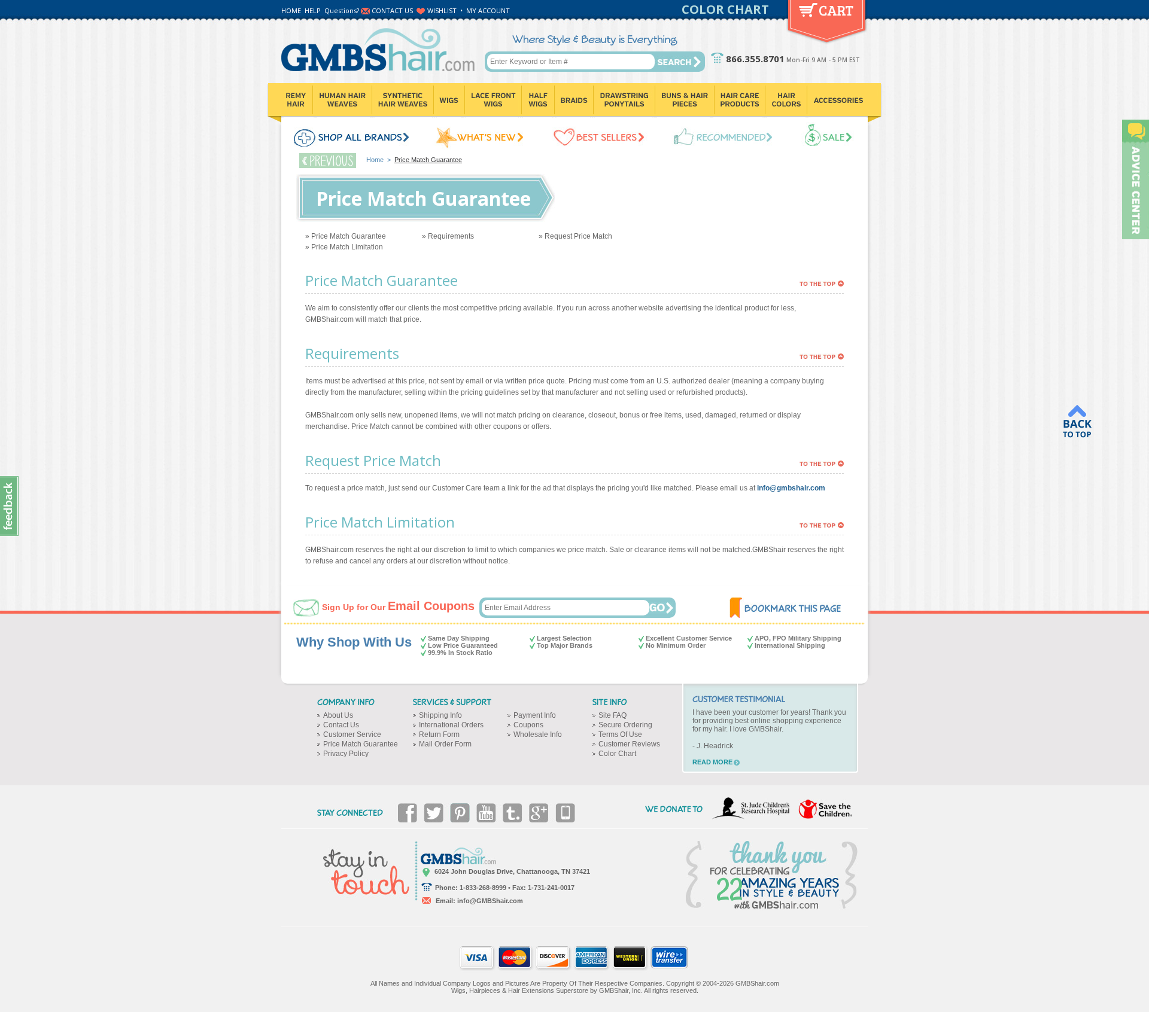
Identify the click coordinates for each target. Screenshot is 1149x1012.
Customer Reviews (629, 744)
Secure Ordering (625, 725)
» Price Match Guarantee (345, 236)
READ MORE (712, 762)
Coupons (528, 725)
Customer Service (352, 734)
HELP (313, 10)
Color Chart (617, 753)
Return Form (439, 734)
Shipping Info (440, 715)
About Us (338, 715)
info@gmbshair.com (791, 488)
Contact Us (341, 725)
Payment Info (534, 715)
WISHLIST (442, 10)
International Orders (451, 725)
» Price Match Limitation (344, 247)
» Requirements (448, 236)
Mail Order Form (445, 744)
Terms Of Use (620, 734)
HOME (291, 10)
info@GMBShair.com (490, 900)
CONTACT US (392, 10)
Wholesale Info (537, 734)
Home (375, 159)
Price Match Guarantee (360, 744)
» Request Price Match (575, 236)
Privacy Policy (346, 753)
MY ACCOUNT (488, 10)
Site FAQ (612, 715)
